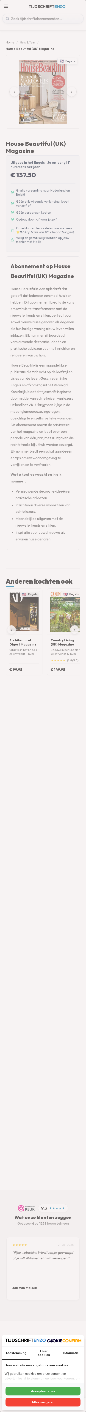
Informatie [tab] (71, 1353)
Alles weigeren (43, 1402)
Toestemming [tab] (16, 1353)
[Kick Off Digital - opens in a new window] (64, 1341)
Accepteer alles (43, 1391)
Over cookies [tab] (44, 1353)
